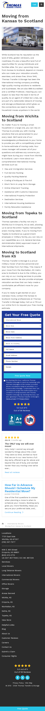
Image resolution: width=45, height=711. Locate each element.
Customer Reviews (10, 638)
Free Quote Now (22, 376)
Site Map (28, 683)
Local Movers (8, 566)
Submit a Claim (8, 652)
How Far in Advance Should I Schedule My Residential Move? (20, 488)
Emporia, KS (7, 602)
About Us (6, 634)
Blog (4, 629)
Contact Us (7, 647)
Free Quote (22, 709)
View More (6, 620)
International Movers (11, 575)
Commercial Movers (10, 579)
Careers (5, 643)
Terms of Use (11, 399)
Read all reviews (12, 472)
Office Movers (8, 584)
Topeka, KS (7, 616)
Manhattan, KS (8, 606)
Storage (5, 588)
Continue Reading (13, 512)
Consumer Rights (9, 656)
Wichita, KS (6, 597)
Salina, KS (6, 611)
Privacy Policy (24, 399)
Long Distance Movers (11, 570)
